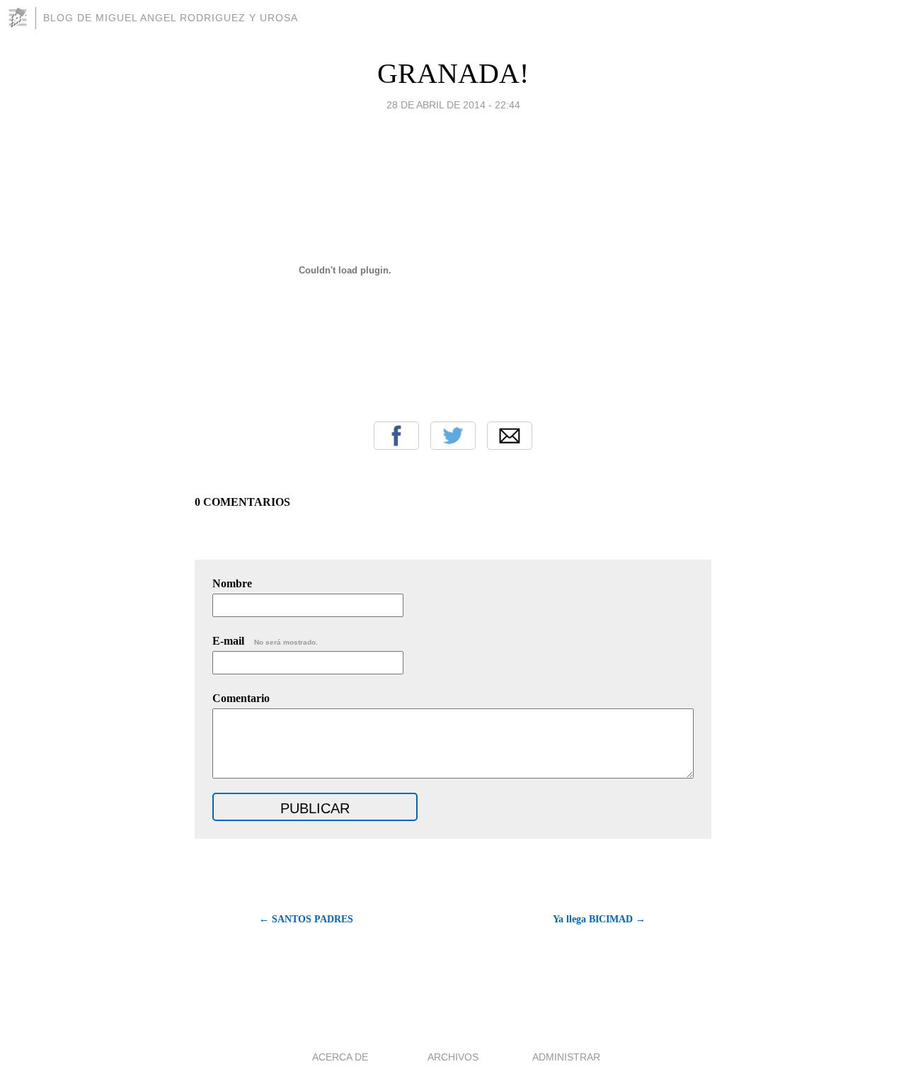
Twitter (453, 436)
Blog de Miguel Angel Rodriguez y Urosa (170, 17)
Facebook (396, 436)
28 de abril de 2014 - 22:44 (453, 105)
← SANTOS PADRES (306, 919)
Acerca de (340, 1057)
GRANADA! (453, 73)
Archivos (453, 1057)
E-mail (265, 641)
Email (509, 436)
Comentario (241, 698)
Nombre (232, 583)
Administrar (566, 1057)
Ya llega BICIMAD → (599, 919)
